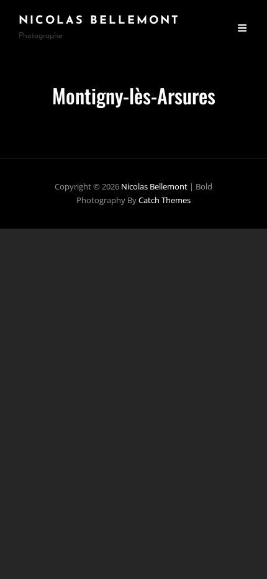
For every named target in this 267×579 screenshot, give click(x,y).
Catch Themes (164, 200)
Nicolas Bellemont (99, 21)
